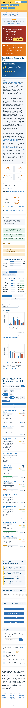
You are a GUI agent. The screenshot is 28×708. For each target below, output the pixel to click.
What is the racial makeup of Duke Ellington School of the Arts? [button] (13, 572)
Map (14, 407)
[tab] (14, 568)
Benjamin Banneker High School (11, 147)
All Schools (17, 389)
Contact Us (4, 697)
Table (11, 394)
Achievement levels (18, 296)
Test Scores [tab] (13, 272)
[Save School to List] (24, 422)
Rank (17, 397)
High (23, 386)
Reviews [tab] (20, 272)
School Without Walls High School (10, 438)
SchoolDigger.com (12, 705)
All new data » (22, 647)
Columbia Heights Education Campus (12, 140)
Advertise (4, 698)
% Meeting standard (7, 296)
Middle (17, 386)
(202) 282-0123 (8, 188)
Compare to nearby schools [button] (14, 609)
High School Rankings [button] (14, 613)
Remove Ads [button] (11, 8)
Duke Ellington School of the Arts (11, 82)
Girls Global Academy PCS (10, 536)
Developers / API (13, 700)
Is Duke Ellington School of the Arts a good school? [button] (13, 582)
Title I (11, 391)
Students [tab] (5, 274)
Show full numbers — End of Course (10, 337)
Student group (5, 304)
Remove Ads (21, 698)
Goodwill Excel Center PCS (10, 454)
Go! (21, 639)
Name (6, 397)
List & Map (5, 394)
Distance (12, 397)
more (6, 204)
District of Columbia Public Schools (15, 191)
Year (3, 302)
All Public (5, 386)
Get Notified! (19, 39)
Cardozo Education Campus (10, 139)
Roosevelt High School (14, 137)
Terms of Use (21, 697)
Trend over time (6, 298)
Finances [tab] (12, 274)
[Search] (22, 2)
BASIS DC (5, 146)
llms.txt (11, 701)
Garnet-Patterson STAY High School (10, 495)
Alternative (5, 389)
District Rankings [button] (14, 618)
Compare (21, 422)
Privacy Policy (21, 695)
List (14, 404)
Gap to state (14, 298)
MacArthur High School (9, 426)
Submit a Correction (12, 698)
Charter (5, 391)
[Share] (25, 2)
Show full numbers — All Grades (10, 368)
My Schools (5, 400)
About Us (3, 695)
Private (11, 389)
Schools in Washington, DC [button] (14, 622)
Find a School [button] (5, 5)
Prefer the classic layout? (14, 23)
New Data (12, 695)
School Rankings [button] (14, 5)
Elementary (11, 386)
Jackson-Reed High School (10, 522)
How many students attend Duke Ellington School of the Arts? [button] (13, 577)
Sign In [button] (4, 8)
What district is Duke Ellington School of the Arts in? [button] (13, 568)
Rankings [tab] (5, 272)
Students (23, 397)
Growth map (22, 298)
